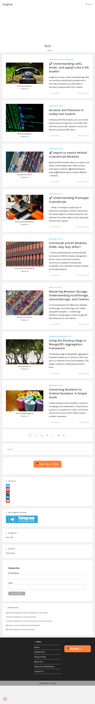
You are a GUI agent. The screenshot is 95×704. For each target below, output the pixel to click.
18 (58, 435)
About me (38, 661)
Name (10, 583)
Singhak (7, 4)
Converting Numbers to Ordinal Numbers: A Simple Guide (68, 393)
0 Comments (55, 93)
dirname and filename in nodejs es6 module (66, 112)
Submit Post (39, 652)
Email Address (14, 573)
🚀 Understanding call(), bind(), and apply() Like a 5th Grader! (69, 67)
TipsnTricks (69, 60)
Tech (61, 60)
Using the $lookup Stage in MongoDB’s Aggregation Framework (67, 344)
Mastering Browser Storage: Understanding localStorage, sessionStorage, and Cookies (69, 295)
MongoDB (62, 336)
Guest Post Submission (44, 666)
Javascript (53, 60)
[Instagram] (47, 489)
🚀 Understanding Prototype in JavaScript (20, 629)
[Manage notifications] (5, 699)
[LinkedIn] (47, 497)
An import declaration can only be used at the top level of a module (29, 621)
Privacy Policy (40, 657)
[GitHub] (47, 493)
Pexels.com (24, 89)
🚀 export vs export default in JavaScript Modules (68, 154)
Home (37, 647)
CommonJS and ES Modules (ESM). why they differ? (68, 245)
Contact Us (39, 671)
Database (52, 336)
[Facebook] (47, 486)
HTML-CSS (52, 287)
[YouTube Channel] (47, 501)
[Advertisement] (47, 26)
